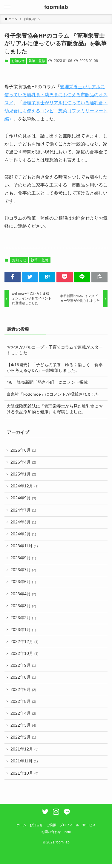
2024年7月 (23, 510)
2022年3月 (23, 725)
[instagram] (56, 812)
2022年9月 (23, 665)
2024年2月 (23, 534)
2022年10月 (24, 653)
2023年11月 (24, 546)
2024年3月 (23, 522)
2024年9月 (23, 498)
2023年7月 (23, 570)
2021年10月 (24, 773)
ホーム (21, 825)
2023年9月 (23, 558)
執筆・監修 (37, 61)
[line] (67, 812)
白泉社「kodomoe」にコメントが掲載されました (53, 394)
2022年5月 (23, 701)
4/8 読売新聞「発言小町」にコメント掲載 (47, 382)
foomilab (56, 7)
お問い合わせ (51, 832)
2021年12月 (24, 749)
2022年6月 (23, 689)
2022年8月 (23, 677)
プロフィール (69, 825)
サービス (89, 825)
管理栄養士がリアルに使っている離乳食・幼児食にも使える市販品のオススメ (56, 94)
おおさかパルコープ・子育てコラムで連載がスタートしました (55, 350)
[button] (7, 7)
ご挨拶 (51, 825)
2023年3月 (23, 606)
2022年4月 (23, 713)
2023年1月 (23, 629)
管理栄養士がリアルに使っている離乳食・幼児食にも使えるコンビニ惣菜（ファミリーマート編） (56, 110)
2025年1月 (23, 474)
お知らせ (17, 61)
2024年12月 (24, 486)
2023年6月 (23, 581)
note (68, 832)
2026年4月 (23, 462)
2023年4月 (23, 594)
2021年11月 (24, 761)
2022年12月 (24, 641)
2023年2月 (23, 618)
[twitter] (45, 812)
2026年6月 (23, 450)
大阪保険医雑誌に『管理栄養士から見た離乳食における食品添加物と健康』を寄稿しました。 (55, 409)
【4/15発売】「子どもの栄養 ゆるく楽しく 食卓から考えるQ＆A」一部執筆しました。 (55, 368)
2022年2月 (23, 737)
